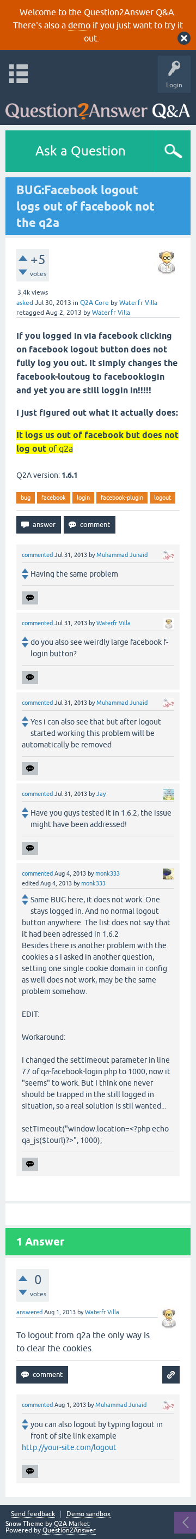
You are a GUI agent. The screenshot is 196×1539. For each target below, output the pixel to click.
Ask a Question (80, 150)
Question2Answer (69, 1530)
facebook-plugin (122, 497)
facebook (53, 497)
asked (24, 303)
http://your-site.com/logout (69, 1447)
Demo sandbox (88, 1514)
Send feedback (33, 1514)
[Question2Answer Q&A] (97, 106)
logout (162, 497)
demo (79, 25)
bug (25, 497)
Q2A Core (94, 303)
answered (29, 1312)
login (83, 497)
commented (37, 555)
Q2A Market (72, 1524)
